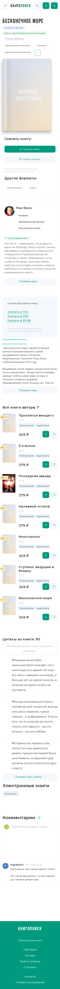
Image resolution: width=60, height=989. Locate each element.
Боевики (42, 45)
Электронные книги (30, 940)
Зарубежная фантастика (18, 52)
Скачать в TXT (18, 311)
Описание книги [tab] (14, 339)
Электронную (14, 187)
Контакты (30, 976)
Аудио (33, 187)
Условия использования (30, 982)
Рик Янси (24, 208)
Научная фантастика (29, 228)
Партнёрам (30, 949)
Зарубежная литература (18, 45)
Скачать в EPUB (19, 320)
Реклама (30, 955)
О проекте (30, 967)
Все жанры (10, 793)
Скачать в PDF (18, 316)
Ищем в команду (30, 961)
